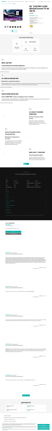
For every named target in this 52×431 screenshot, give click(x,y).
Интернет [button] (7, 198)
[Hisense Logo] (4, 1)
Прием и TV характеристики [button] (10, 200)
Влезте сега (13, 231)
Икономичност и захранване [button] (10, 205)
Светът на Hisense (41, 1)
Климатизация (26, 1)
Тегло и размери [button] (8, 212)
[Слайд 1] (5, 27)
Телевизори (5, 3)
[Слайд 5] (15, 27)
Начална (3, 3)
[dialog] (26, 426)
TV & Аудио (8, 1)
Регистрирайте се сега (13, 233)
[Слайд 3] (10, 27)
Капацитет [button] (7, 191)
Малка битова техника (21, 1)
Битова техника (16, 1)
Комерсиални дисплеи (32, 1)
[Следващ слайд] (23, 15)
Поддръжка (45, 1)
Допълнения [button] (8, 207)
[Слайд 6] (18, 27)
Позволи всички (43, 424)
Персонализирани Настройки (43, 428)
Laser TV (12, 1)
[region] (13, 15)
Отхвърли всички (43, 426)
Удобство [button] (7, 196)
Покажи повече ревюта (26, 395)
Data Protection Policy (9, 427)
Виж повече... (26, 163)
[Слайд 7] (20, 27)
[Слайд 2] (8, 27)
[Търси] (49, 1)
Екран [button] (7, 189)
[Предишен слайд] (3, 15)
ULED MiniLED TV (10, 3)
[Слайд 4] (13, 27)
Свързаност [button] (8, 203)
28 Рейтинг (36, 15)
